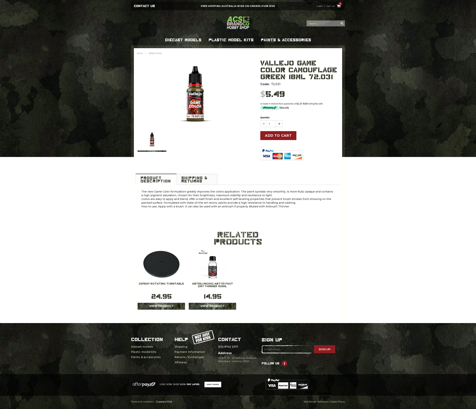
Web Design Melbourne (316, 401)
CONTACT (229, 339)
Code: (265, 84)
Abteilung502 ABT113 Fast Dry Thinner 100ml (212, 285)
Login (320, 6)
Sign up (330, 6)
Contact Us (144, 6)
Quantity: (265, 117)
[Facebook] (284, 363)
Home (140, 53)
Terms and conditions (142, 401)
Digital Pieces (337, 401)
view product (161, 306)
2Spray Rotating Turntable (161, 283)
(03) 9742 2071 (228, 346)
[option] (195, 94)
